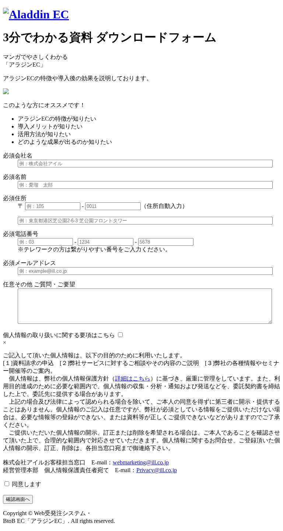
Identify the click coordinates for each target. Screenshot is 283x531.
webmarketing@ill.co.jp (141, 462)
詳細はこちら (132, 378)
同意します (25, 484)
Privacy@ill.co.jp (156, 470)
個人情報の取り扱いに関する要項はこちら (59, 335)
